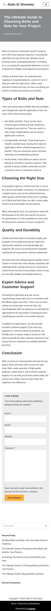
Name (8, 413)
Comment (10, 448)
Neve (13, 604)
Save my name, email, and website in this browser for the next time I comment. (24, 490)
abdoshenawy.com (14, 34)
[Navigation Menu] (46, 4)
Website (8, 436)
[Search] (46, 526)
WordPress (34, 604)
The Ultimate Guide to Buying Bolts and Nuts (22, 574)
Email (8, 425)
